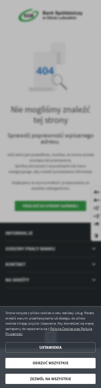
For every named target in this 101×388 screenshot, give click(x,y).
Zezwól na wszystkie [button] (50, 379)
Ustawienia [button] (50, 347)
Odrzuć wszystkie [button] (50, 363)
